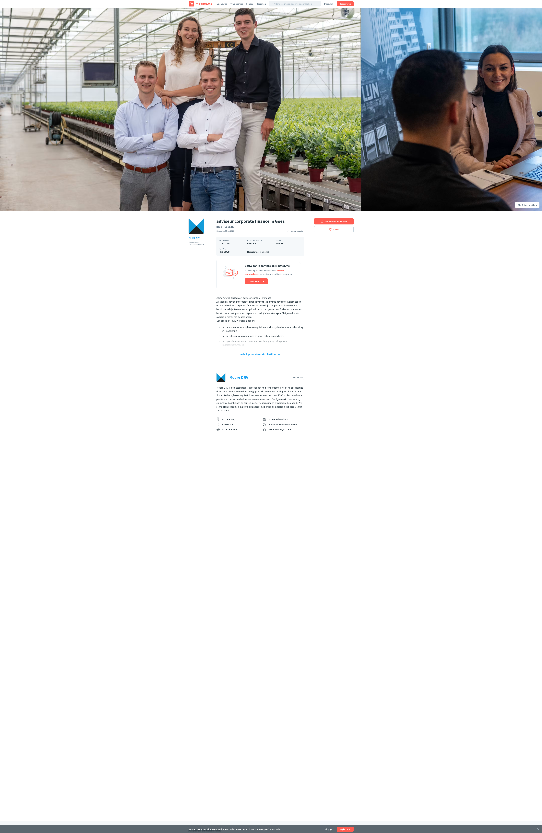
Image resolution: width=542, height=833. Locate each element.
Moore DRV (194, 237)
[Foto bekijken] (180, 109)
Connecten (298, 377)
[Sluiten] (538, 829)
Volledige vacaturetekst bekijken (258, 354)
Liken (336, 229)
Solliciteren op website (336, 221)
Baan (219, 226)
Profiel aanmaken (256, 281)
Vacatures (222, 3)
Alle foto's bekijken (527, 205)
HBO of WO (224, 251)
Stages (249, 3)
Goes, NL (229, 226)
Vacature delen (297, 231)
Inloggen (328, 3)
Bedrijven (261, 3)
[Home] (200, 4)
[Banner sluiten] (300, 264)
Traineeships (236, 3)
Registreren (345, 3)
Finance (279, 243)
